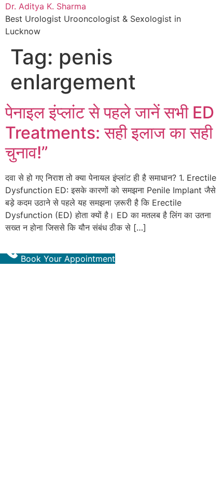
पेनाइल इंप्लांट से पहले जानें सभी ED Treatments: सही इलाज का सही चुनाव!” (109, 132)
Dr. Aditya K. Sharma (45, 6)
